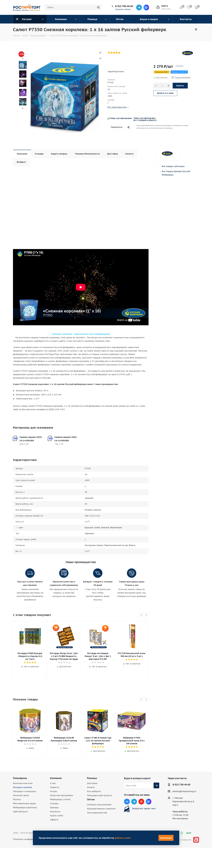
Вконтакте (127, 801)
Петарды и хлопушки (24, 791)
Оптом (91, 799)
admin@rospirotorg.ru (184, 791)
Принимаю (166, 837)
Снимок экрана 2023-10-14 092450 (30, 439)
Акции (53, 791)
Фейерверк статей (60, 799)
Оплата (91, 787)
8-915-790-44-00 (124, 6)
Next (23, 108)
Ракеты (17, 799)
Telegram (139, 7)
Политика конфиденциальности (30, 839)
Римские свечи (21, 795)
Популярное (20, 778)
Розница (92, 778)
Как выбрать (94, 791)
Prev (23, 59)
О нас (53, 783)
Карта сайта (56, 815)
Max (146, 7)
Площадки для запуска (99, 795)
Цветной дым (20, 811)
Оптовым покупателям (99, 804)
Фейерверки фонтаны (25, 807)
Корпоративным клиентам (101, 808)
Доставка (92, 783)
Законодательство (97, 812)
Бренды (54, 807)
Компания (56, 778)
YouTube (141, 801)
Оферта (54, 819)
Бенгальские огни (22, 783)
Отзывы (54, 803)
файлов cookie (123, 837)
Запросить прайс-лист (144, 808)
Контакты (55, 811)
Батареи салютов (22, 787)
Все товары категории (173, 166)
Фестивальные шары (24, 803)
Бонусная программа (61, 795)
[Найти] (98, 7)
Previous (141, 615)
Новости (54, 787)
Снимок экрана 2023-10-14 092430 (65, 439)
